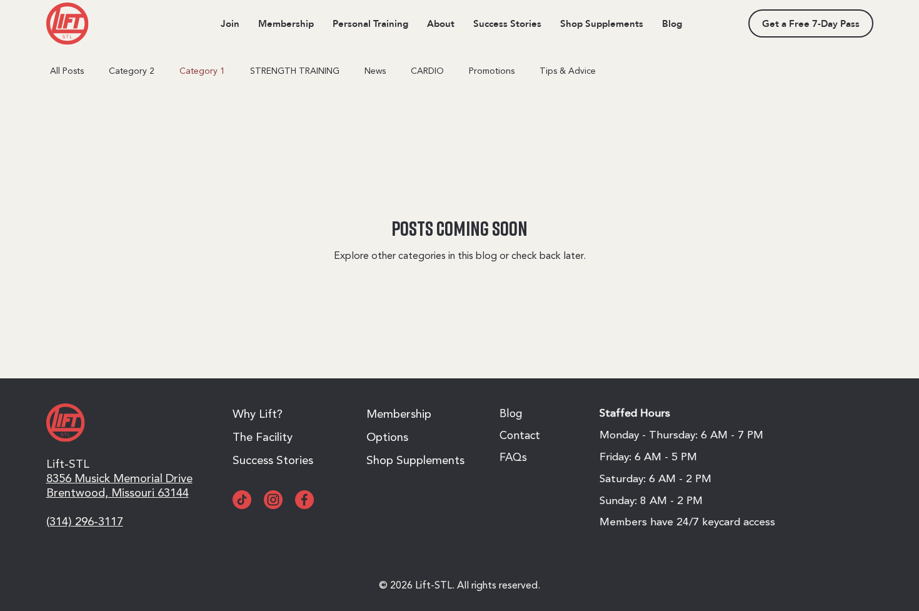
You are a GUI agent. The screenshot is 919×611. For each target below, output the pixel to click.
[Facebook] (304, 499)
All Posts (67, 71)
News (375, 71)
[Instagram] (273, 499)
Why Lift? (258, 415)
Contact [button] (520, 436)
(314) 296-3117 (84, 522)
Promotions (492, 71)
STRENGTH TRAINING (294, 71)
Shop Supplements (415, 461)
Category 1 (202, 71)
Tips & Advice (568, 71)
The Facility (263, 438)
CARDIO (427, 71)
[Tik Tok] (242, 499)
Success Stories (273, 461)
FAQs (513, 458)
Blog (511, 414)
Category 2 (131, 71)
